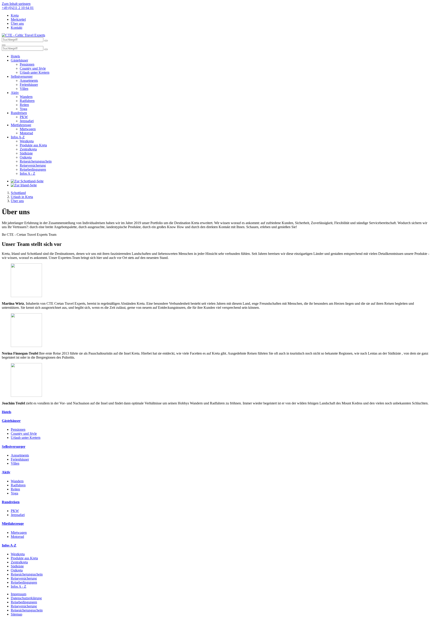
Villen (24, 88)
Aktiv (15, 93)
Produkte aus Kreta (33, 145)
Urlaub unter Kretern (34, 72)
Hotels (15, 56)
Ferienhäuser (29, 84)
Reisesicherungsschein (36, 161)
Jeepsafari (27, 121)
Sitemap (16, 614)
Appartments (29, 80)
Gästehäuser (19, 60)
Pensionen (27, 64)
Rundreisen (19, 113)
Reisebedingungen (33, 169)
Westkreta (27, 141)
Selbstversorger (22, 76)
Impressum (18, 594)
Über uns (17, 23)
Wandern (26, 97)
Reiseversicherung (33, 165)
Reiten (24, 105)
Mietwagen (28, 129)
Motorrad (26, 133)
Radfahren (27, 101)
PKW (24, 117)
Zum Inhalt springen (16, 4)
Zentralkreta (28, 149)
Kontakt (16, 27)
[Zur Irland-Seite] (24, 185)
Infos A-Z (18, 137)
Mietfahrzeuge (21, 125)
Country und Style (33, 68)
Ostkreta (26, 157)
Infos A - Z (27, 173)
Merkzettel (18, 19)
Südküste (26, 153)
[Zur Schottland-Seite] (27, 181)
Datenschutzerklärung (26, 598)
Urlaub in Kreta (22, 197)
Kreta (15, 15)
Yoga (23, 109)
